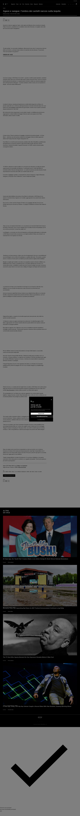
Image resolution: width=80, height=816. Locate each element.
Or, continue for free (41, 419)
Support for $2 (41, 413)
